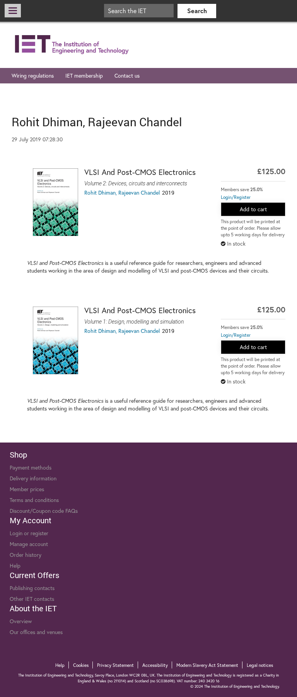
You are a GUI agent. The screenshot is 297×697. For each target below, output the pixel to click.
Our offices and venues (36, 632)
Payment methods (30, 467)
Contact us (127, 75)
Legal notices (260, 665)
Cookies (81, 665)
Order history (25, 554)
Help (15, 565)
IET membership (84, 75)
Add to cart (253, 209)
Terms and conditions (34, 500)
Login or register (29, 533)
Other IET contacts (32, 598)
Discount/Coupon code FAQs (44, 510)
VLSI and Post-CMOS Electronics (140, 172)
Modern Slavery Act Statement (207, 665)
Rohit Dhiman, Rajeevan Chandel (122, 192)
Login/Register (236, 197)
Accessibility (155, 665)
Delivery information (33, 478)
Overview (21, 621)
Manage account (29, 544)
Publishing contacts (32, 588)
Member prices (27, 489)
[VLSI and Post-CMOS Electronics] (56, 202)
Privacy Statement (115, 665)
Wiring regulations (33, 75)
